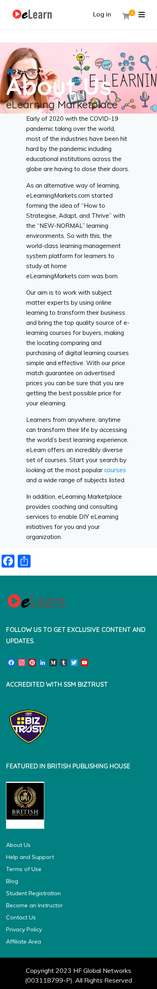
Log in (102, 14)
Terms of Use (23, 869)
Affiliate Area (23, 941)
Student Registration (33, 893)
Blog (12, 881)
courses (115, 470)
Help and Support (30, 857)
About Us (18, 845)
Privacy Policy (24, 929)
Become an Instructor (34, 905)
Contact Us (21, 917)
